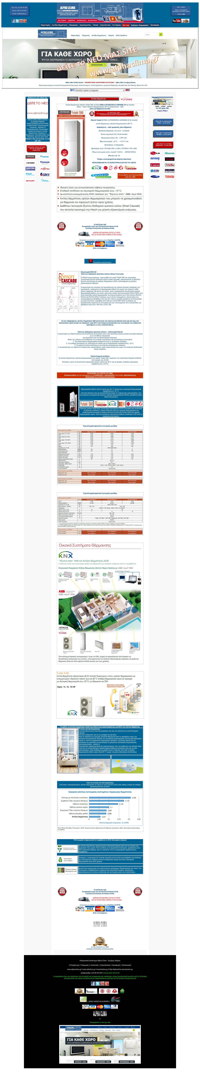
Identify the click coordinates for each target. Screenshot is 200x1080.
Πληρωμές (85, 965)
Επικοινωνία (126, 965)
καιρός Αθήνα (162, 111)
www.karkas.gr (102, 969)
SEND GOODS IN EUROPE (98, 1001)
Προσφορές (116, 965)
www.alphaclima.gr (74, 969)
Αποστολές (95, 965)
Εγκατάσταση (105, 965)
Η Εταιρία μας (74, 965)
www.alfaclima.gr (89, 969)
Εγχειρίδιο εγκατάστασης (102, 262)
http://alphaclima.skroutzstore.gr (121, 969)
